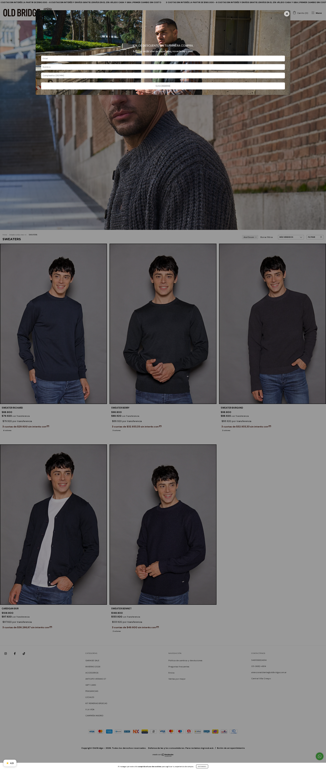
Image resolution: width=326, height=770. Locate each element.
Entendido (202, 766)
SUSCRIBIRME (163, 86)
